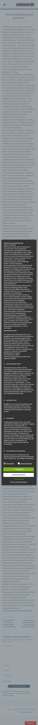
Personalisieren (19, 479)
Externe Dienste (26, 464)
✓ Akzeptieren (19, 469)
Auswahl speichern (18, 475)
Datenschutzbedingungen (18, 482)
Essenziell (10, 464)
